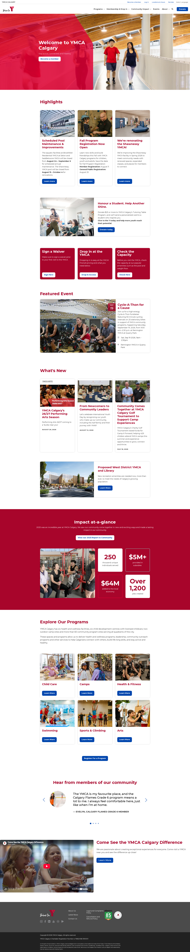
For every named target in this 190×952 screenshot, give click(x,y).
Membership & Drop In (117, 9)
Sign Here (48, 275)
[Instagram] (41, 921)
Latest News (73, 915)
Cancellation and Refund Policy (93, 918)
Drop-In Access (89, 275)
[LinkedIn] (49, 921)
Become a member (50, 59)
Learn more (49, 181)
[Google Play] (62, 921)
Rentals (171, 2)
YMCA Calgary (8, 2)
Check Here (124, 275)
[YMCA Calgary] (8, 9)
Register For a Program (95, 758)
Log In (146, 2)
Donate (182, 9)
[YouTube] (54, 921)
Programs (99, 9)
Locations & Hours (158, 2)
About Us (72, 911)
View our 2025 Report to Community (95, 538)
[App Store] (58, 921)
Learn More (105, 488)
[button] (48, 806)
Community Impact (140, 9)
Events (156, 9)
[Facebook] (45, 921)
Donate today (106, 230)
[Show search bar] (172, 9)
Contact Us (72, 919)
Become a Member (134, 2)
